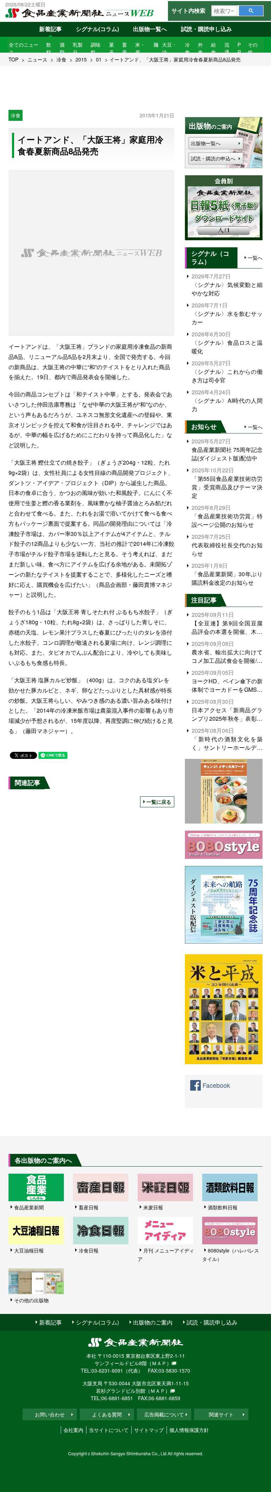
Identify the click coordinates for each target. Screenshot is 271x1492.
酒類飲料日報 (222, 1207)
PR (239, 48)
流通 (226, 48)
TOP (13, 59)
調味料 (96, 48)
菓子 (111, 48)
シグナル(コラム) (97, 29)
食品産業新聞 (29, 1207)
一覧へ (255, 257)
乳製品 (78, 48)
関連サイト (221, 1414)
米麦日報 (153, 1207)
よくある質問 (107, 1414)
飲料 (48, 48)
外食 (200, 48)
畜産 (124, 48)
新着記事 (50, 29)
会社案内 (73, 1429)
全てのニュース (23, 48)
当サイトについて (108, 1429)
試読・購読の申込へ (213, 158)
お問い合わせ (50, 1414)
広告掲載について (164, 1414)
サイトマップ (149, 1429)
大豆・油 (169, 48)
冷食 (187, 48)
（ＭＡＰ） (159, 1363)
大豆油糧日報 (29, 1250)
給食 (213, 48)
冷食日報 (88, 1250)
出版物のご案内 (153, 1322)
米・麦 (140, 48)
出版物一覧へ (150, 29)
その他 (253, 48)
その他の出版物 (31, 1300)
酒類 (62, 48)
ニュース (37, 59)
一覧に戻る (158, 801)
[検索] (251, 11)
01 (99, 59)
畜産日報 (88, 1207)
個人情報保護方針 (189, 1429)
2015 (81, 59)
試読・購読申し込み (206, 29)
